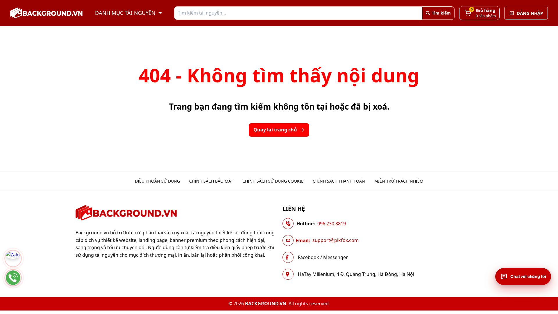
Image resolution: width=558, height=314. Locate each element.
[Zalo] (13, 258)
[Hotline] (13, 277)
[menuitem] (157, 181)
